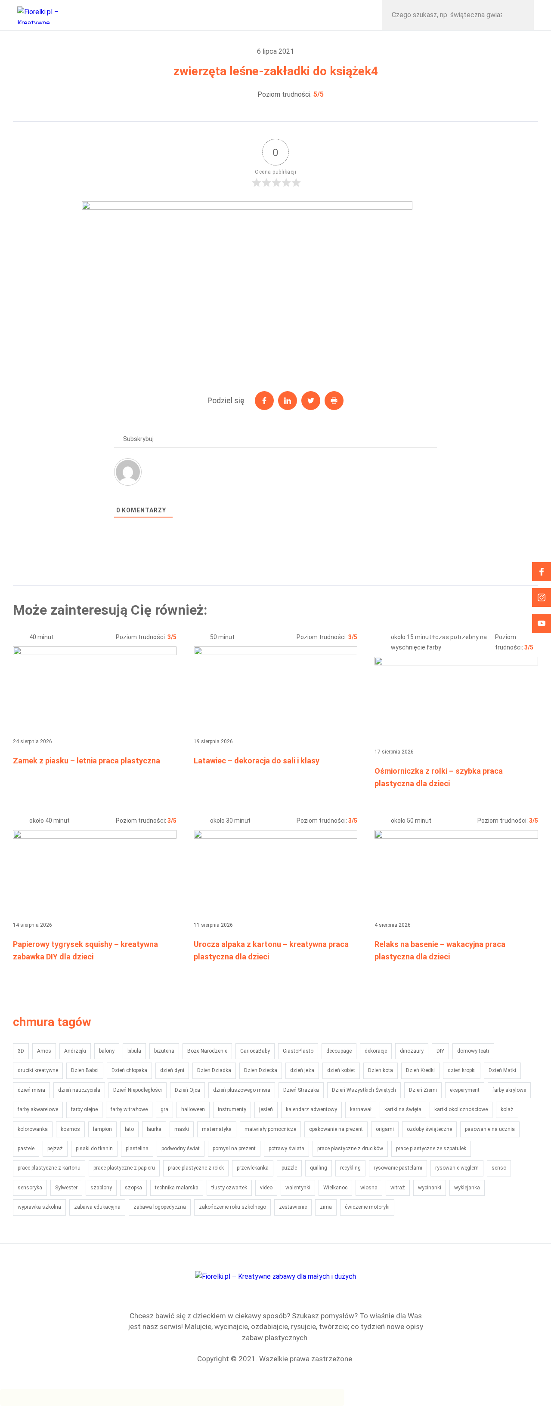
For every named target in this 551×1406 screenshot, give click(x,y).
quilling (318, 1168)
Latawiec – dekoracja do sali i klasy (256, 760)
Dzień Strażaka (301, 1090)
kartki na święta (402, 1109)
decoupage (339, 1051)
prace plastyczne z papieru (124, 1168)
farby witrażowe (129, 1109)
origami (385, 1129)
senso (499, 1168)
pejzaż (55, 1149)
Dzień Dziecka (260, 1070)
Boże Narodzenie (207, 1051)
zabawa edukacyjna (97, 1207)
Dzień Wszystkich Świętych (364, 1090)
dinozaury (412, 1051)
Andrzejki (75, 1051)
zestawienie (293, 1207)
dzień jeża (302, 1070)
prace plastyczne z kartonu (49, 1168)
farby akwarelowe (38, 1109)
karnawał (360, 1109)
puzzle (289, 1168)
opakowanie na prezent (336, 1129)
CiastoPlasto (298, 1051)
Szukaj (518, 15)
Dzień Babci (85, 1070)
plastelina (137, 1149)
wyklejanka (467, 1188)
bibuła (134, 1051)
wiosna (369, 1188)
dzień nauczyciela (79, 1090)
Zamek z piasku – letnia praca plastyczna (86, 760)
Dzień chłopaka (129, 1070)
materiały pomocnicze (270, 1129)
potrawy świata (286, 1149)
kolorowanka (33, 1129)
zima (326, 1207)
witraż (397, 1188)
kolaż (507, 1109)
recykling (350, 1168)
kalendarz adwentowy (311, 1109)
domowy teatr (473, 1051)
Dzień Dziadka (214, 1070)
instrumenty (232, 1109)
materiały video (232, 14)
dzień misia (31, 1090)
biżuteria (164, 1051)
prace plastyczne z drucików (350, 1149)
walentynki (297, 1188)
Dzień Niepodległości (137, 1090)
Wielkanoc (335, 1188)
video (266, 1188)
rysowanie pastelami (398, 1168)
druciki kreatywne (38, 1070)
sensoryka (30, 1188)
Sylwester (66, 1188)
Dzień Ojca (187, 1090)
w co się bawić (133, 14)
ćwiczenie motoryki (367, 1207)
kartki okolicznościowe (461, 1109)
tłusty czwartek (229, 1188)
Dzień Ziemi (423, 1090)
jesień (266, 1109)
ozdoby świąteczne (429, 1129)
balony (107, 1051)
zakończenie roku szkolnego (232, 1207)
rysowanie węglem (457, 1168)
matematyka (217, 1129)
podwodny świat (180, 1149)
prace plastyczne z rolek (196, 1168)
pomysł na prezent (234, 1149)
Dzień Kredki (420, 1070)
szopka (133, 1188)
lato (129, 1129)
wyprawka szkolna (39, 1207)
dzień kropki (462, 1070)
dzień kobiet (341, 1070)
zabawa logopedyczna (159, 1207)
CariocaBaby (255, 1051)
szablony (101, 1188)
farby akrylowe (509, 1090)
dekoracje (376, 1051)
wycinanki (429, 1188)
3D (21, 1051)
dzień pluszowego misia (241, 1090)
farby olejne (84, 1109)
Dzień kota (380, 1070)
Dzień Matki (502, 1070)
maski (181, 1129)
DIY (440, 1051)
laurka (154, 1129)
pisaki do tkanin (94, 1149)
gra (164, 1109)
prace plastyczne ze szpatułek (431, 1149)
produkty (330, 14)
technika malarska (176, 1188)
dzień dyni (172, 1070)
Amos (44, 1051)
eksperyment (465, 1090)
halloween (193, 1109)
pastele (26, 1149)
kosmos (70, 1129)
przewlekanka (253, 1168)
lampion (102, 1129)
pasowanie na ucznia (490, 1129)
